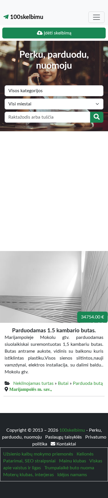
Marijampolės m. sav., (30, 389)
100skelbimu (26, 17)
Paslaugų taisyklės (64, 437)
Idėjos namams (72, 474)
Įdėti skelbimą (57, 33)
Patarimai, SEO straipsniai (29, 461)
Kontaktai (65, 444)
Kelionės (85, 454)
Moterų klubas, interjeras (28, 474)
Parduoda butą (88, 383)
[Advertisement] (54, 188)
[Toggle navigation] (96, 17)
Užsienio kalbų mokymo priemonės (38, 454)
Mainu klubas (72, 461)
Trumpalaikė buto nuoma (69, 468)
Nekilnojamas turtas (33, 383)
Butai (63, 383)
